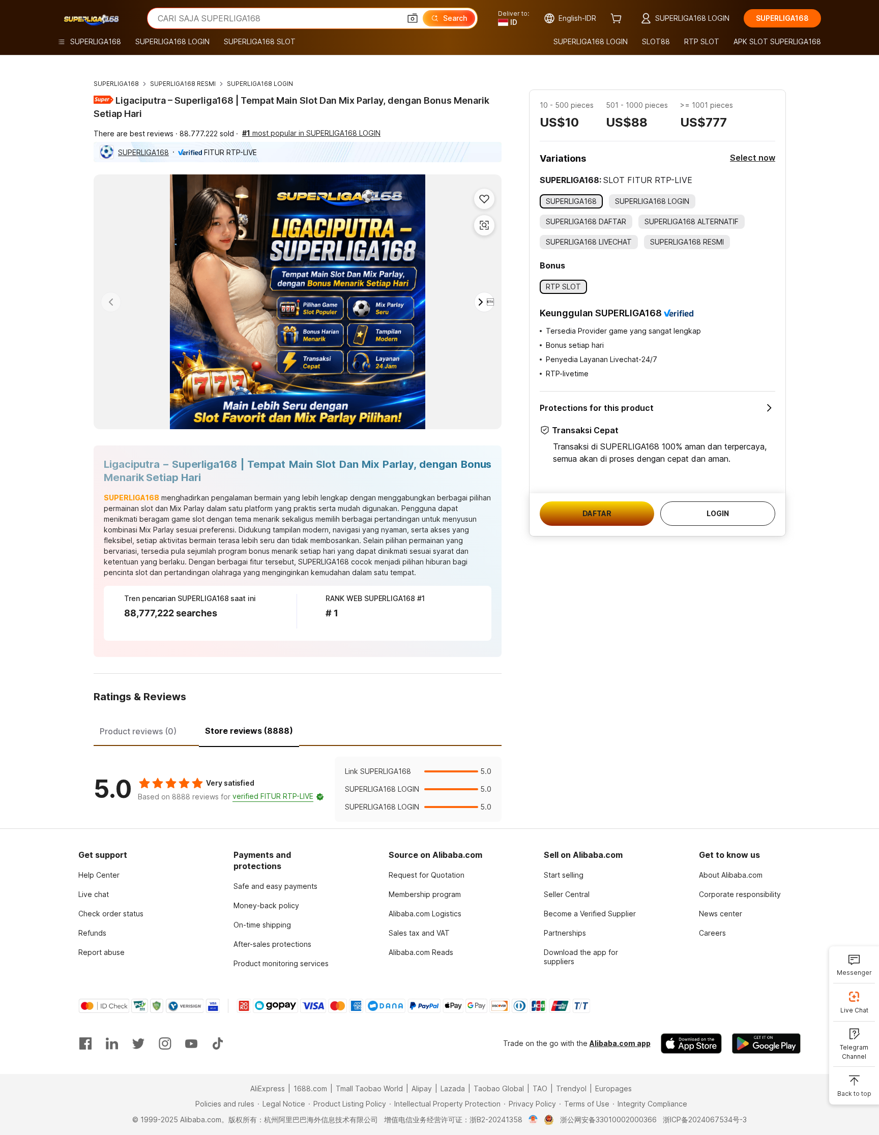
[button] (412, 18)
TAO (540, 1088)
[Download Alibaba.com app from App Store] (691, 1043)
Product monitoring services (281, 963)
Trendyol (571, 1088)
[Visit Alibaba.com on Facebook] (85, 1043)
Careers (712, 933)
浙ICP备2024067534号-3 (705, 1119)
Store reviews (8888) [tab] (249, 731)
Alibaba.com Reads (421, 952)
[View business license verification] (533, 1120)
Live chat (93, 894)
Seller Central (567, 894)
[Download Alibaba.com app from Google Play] (766, 1043)
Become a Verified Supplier (590, 913)
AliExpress (267, 1088)
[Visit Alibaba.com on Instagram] (165, 1043)
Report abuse (101, 952)
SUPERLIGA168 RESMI (183, 83)
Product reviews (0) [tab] (138, 731)
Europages (613, 1088)
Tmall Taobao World (369, 1088)
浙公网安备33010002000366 (608, 1119)
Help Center (99, 875)
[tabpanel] (298, 789)
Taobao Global (499, 1088)
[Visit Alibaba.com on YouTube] (191, 1043)
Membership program (425, 894)
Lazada (453, 1088)
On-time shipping (262, 924)
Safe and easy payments (275, 886)
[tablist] (298, 729)
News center (720, 913)
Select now (752, 158)
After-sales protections (272, 944)
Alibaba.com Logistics (425, 913)
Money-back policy (266, 905)
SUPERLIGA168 (116, 83)
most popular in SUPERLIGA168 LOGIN (311, 133)
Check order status (110, 913)
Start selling (563, 875)
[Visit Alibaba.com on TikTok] (218, 1043)
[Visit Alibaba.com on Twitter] (138, 1043)
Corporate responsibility (740, 894)
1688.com (310, 1088)
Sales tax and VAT (419, 933)
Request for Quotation (426, 875)
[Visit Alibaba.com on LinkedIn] (112, 1043)
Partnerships (565, 933)
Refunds (92, 933)
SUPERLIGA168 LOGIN (260, 83)
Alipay (422, 1088)
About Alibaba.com (731, 875)
